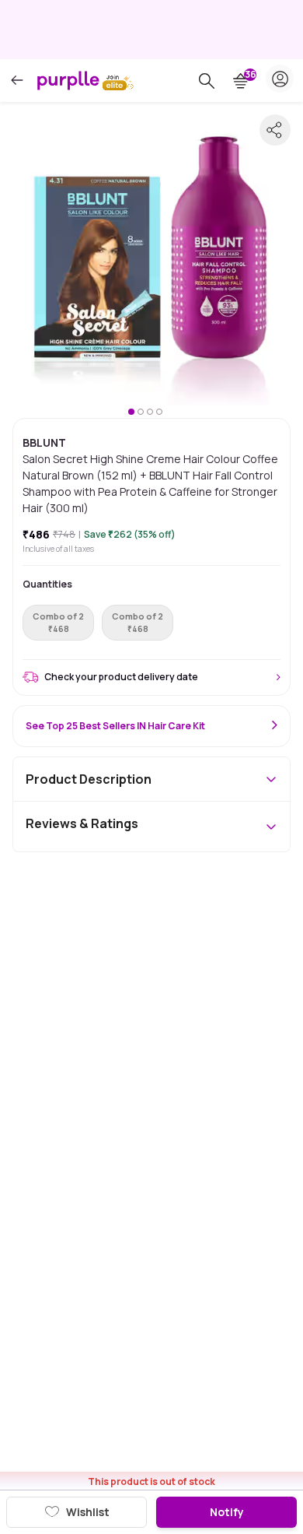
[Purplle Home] (68, 80)
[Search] (206, 81)
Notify (227, 1511)
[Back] (17, 80)
